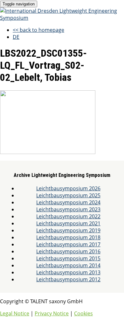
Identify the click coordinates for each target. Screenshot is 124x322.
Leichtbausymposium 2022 (68, 216)
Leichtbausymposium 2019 (68, 230)
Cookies (83, 313)
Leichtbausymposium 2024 (68, 202)
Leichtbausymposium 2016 (68, 251)
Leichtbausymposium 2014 (68, 265)
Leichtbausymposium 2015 (68, 258)
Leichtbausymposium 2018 (68, 237)
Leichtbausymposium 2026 (68, 188)
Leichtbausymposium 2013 (68, 272)
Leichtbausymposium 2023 (68, 209)
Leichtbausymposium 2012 (68, 279)
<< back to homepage (38, 29)
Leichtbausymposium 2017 (68, 244)
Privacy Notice (52, 313)
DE (16, 36)
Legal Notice (14, 313)
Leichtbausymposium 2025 (68, 195)
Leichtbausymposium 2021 (68, 223)
